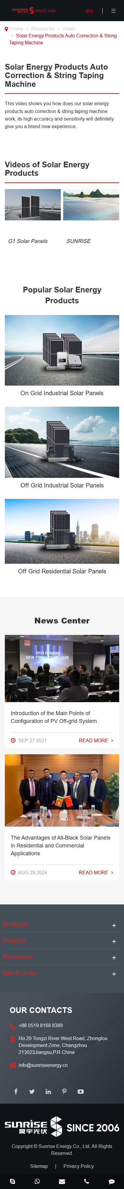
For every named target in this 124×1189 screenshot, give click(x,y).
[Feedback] (112, 1182)
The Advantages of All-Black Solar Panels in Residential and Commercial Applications (60, 845)
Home (16, 28)
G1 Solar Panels (27, 241)
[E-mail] (62, 1182)
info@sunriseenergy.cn (43, 1065)
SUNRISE (78, 241)
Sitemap (39, 1166)
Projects (14, 940)
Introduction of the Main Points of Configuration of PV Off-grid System (54, 717)
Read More (93, 740)
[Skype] (12, 1182)
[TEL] (87, 1182)
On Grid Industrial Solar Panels (62, 393)
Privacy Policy (79, 1166)
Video (69, 28)
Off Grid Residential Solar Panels (62, 571)
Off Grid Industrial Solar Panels (62, 485)
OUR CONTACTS (41, 1010)
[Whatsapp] (37, 1182)
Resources (42, 28)
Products (15, 924)
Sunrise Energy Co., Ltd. (65, 1146)
